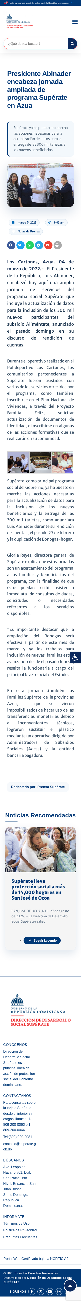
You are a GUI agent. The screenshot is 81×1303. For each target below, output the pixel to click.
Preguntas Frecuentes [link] (20, 1237)
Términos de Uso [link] (16, 1223)
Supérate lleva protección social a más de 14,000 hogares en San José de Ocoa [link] (38, 889)
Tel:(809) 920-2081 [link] (17, 1137)
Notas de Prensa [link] (29, 231)
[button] (11, 245)
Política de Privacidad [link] (20, 1230)
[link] (75, 657)
